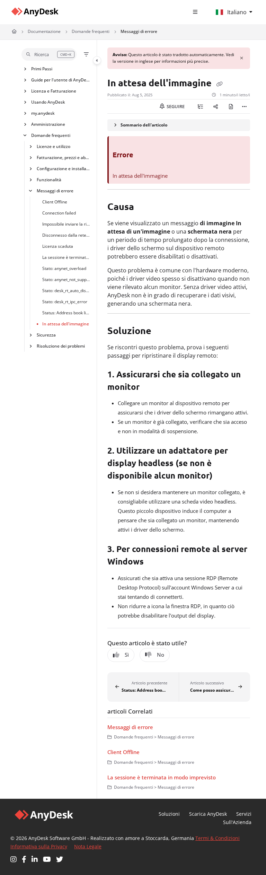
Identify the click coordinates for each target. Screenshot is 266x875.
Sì (127, 654)
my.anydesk (43, 113)
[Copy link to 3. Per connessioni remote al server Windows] (154, 562)
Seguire (175, 106)
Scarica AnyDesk (208, 814)
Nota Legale (87, 846)
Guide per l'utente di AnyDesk (60, 79)
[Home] (34, 12)
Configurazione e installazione (63, 168)
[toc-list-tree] (200, 106)
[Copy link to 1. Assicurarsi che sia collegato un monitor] (150, 387)
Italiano (236, 12)
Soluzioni (169, 814)
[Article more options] (244, 106)
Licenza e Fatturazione (53, 91)
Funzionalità (49, 179)
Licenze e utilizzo (53, 146)
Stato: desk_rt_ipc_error (64, 301)
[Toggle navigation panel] (97, 60)
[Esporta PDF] (230, 106)
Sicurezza (46, 335)
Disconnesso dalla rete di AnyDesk (66, 235)
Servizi (243, 814)
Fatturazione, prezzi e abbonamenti (63, 157)
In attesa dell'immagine (65, 323)
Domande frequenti (90, 31)
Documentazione (44, 31)
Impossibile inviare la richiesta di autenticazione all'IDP (66, 224)
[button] (49, 54)
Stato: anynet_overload (64, 268)
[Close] (242, 58)
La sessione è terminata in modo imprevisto (66, 257)
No (160, 654)
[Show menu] (195, 12)
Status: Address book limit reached (66, 312)
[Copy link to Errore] (144, 155)
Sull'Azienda (237, 822)
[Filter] (86, 54)
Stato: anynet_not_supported (66, 279)
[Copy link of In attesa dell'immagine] (219, 83)
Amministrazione (48, 124)
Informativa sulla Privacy (38, 846)
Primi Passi (41, 68)
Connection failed (59, 213)
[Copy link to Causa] (144, 207)
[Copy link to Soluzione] (162, 331)
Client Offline (54, 201)
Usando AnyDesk (48, 102)
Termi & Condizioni (217, 838)
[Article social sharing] (215, 106)
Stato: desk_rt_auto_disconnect (66, 290)
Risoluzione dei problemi (61, 346)
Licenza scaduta (57, 246)
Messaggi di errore (139, 31)
